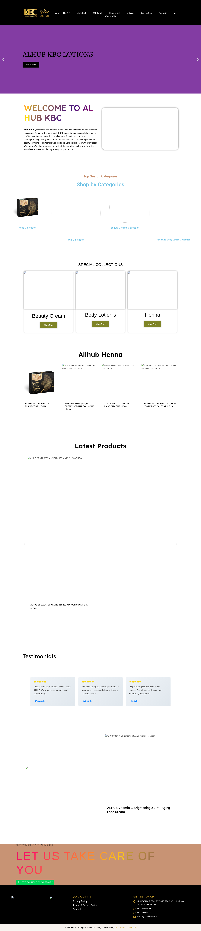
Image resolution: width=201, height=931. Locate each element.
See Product (41, 416)
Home (56, 13)
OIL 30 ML (97, 13)
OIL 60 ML (81, 13)
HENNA (66, 13)
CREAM (130, 13)
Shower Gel (114, 13)
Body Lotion (146, 13)
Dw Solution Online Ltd (125, 927)
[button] (3, 59)
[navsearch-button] (174, 13)
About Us (163, 13)
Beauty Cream (48, 316)
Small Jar (111, 821)
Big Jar (122, 821)
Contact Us (110, 16)
